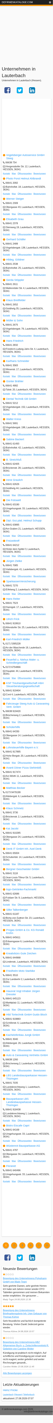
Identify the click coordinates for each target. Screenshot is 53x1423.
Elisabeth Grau (15, 219)
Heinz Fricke (10, 1390)
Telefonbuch (29, 1394)
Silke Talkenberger (17, 909)
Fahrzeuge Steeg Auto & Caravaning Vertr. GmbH (27, 705)
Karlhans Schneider (17, 361)
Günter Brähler (14, 381)
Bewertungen (39, 173)
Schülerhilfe (13, 727)
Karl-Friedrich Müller (18, 639)
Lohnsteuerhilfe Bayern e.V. (22, 747)
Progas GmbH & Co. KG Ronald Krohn (25, 932)
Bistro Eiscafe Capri (17, 1125)
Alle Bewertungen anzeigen (17, 1373)
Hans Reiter (13, 598)
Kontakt (6, 173)
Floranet (11, 1166)
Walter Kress (13, 419)
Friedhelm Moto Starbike (20, 970)
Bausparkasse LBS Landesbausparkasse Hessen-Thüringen (24, 1102)
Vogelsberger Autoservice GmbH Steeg (25, 157)
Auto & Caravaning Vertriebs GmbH (27, 1055)
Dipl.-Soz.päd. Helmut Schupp (24, 520)
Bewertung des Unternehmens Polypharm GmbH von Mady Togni (25, 1280)
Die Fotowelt (13, 500)
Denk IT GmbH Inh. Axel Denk (24, 848)
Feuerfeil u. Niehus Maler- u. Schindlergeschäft (22, 661)
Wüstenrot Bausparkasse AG (23, 1145)
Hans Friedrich (14, 340)
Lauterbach (8, 1394)
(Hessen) (18, 1394)
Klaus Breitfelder (16, 300)
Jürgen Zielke (14, 561)
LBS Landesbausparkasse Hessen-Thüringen (27, 1077)
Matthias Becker (15, 787)
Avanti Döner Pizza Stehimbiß (23, 767)
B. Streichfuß (13, 459)
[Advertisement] (26, 32)
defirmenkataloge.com (17, 2)
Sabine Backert (15, 439)
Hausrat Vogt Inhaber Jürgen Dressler (23, 993)
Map (14, 173)
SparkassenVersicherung (21, 581)
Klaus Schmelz (15, 808)
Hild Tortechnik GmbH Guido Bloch (26, 1014)
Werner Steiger (15, 198)
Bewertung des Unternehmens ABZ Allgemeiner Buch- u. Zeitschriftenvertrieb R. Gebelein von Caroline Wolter (26, 1345)
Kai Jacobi (12, 828)
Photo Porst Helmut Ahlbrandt (23, 178)
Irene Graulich (14, 479)
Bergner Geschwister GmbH (22, 869)
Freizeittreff (12, 540)
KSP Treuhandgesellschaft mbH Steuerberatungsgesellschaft (25, 685)
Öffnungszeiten (25, 173)
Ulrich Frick (12, 619)
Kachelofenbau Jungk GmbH (23, 1034)
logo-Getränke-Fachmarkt (21, 889)
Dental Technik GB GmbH (21, 398)
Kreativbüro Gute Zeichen (21, 953)
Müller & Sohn (14, 320)
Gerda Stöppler (15, 280)
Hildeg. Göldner (15, 259)
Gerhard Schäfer (16, 239)
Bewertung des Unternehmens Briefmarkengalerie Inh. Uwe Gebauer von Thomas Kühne (25, 1313)
